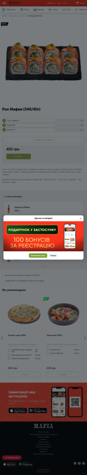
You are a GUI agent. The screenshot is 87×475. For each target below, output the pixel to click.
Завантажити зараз (38, 255)
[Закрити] (80, 218)
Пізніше (53, 255)
